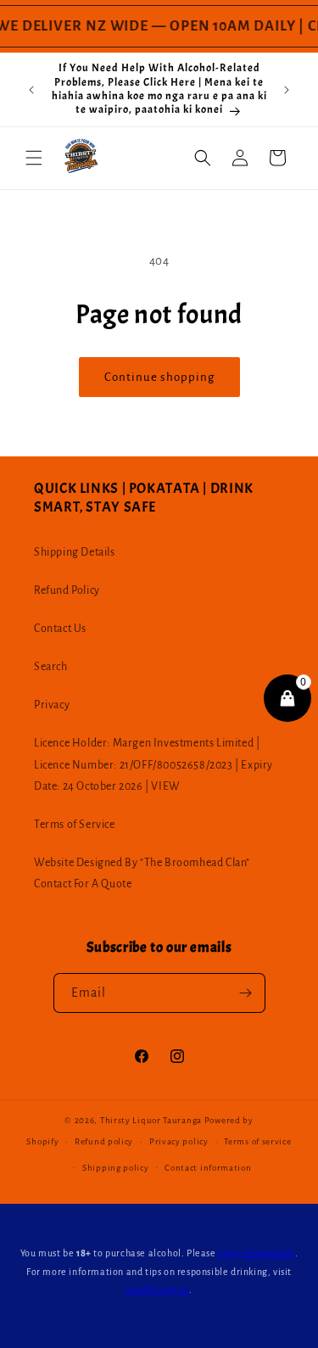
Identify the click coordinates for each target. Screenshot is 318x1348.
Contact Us (60, 629)
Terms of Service (74, 825)
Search (51, 667)
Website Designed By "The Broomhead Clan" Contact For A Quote (142, 873)
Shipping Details (74, 552)
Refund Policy (67, 590)
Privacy (52, 705)
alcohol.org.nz (157, 1289)
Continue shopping (159, 377)
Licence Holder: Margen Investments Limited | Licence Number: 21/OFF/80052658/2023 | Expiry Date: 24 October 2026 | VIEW (153, 764)
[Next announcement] (286, 90)
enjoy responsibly (256, 1253)
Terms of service (257, 1141)
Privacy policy (179, 1141)
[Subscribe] (246, 993)
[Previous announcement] (31, 90)
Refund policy (104, 1141)
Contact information (208, 1167)
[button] (34, 157)
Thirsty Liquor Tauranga (151, 1120)
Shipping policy (115, 1167)
